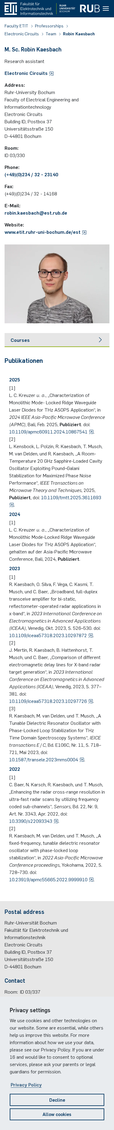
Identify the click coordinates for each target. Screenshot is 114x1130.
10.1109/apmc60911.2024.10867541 (49, 431)
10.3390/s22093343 (31, 821)
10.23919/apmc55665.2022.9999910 (49, 879)
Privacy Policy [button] (26, 1084)
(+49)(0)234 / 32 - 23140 (31, 174)
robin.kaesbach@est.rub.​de (36, 212)
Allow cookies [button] (57, 1114)
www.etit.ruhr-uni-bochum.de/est (43, 232)
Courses (20, 340)
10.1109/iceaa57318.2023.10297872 (48, 635)
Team (51, 33)
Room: (11, 991)
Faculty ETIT (17, 25)
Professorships (49, 25)
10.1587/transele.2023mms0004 (44, 759)
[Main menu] (106, 9)
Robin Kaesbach (79, 33)
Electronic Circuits (22, 33)
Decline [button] (57, 1100)
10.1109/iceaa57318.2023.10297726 (48, 701)
